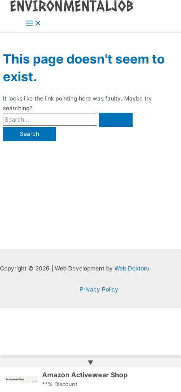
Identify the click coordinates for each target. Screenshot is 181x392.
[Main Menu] (33, 24)
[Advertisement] (90, 191)
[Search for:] (68, 119)
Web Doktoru (131, 268)
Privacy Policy (99, 289)
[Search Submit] (116, 120)
